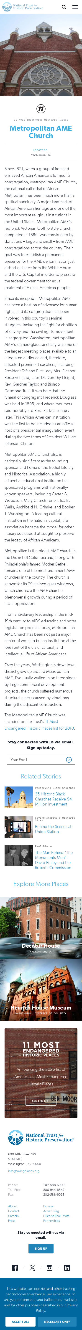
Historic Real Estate (56, 1216)
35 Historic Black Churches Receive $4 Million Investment (53, 799)
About (12, 1206)
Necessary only (57, 1322)
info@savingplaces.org (23, 1171)
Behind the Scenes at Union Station (53, 829)
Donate (48, 1206)
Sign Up (41, 1248)
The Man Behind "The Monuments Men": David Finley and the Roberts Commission (54, 860)
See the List (41, 1101)
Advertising (51, 1211)
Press (11, 1221)
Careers (13, 1216)
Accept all (20, 1322)
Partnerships (51, 1221)
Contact (13, 1211)
